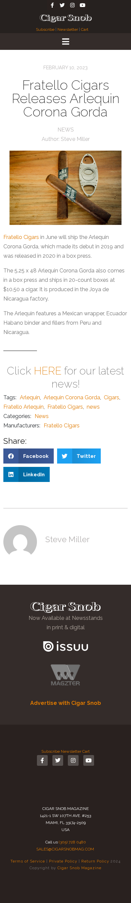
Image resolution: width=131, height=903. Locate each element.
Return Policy (95, 861)
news (93, 407)
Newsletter (67, 29)
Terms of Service (27, 861)
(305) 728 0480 (72, 842)
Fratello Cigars (21, 237)
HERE (47, 370)
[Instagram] (72, 5)
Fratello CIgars (62, 425)
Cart (84, 29)
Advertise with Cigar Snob (65, 703)
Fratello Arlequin (23, 407)
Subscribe (45, 29)
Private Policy (63, 861)
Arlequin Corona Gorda (72, 397)
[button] (28, 456)
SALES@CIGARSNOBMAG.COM (65, 849)
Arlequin (30, 397)
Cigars (111, 397)
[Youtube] (82, 5)
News (65, 130)
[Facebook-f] (52, 5)
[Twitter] (62, 5)
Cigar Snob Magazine (79, 868)
